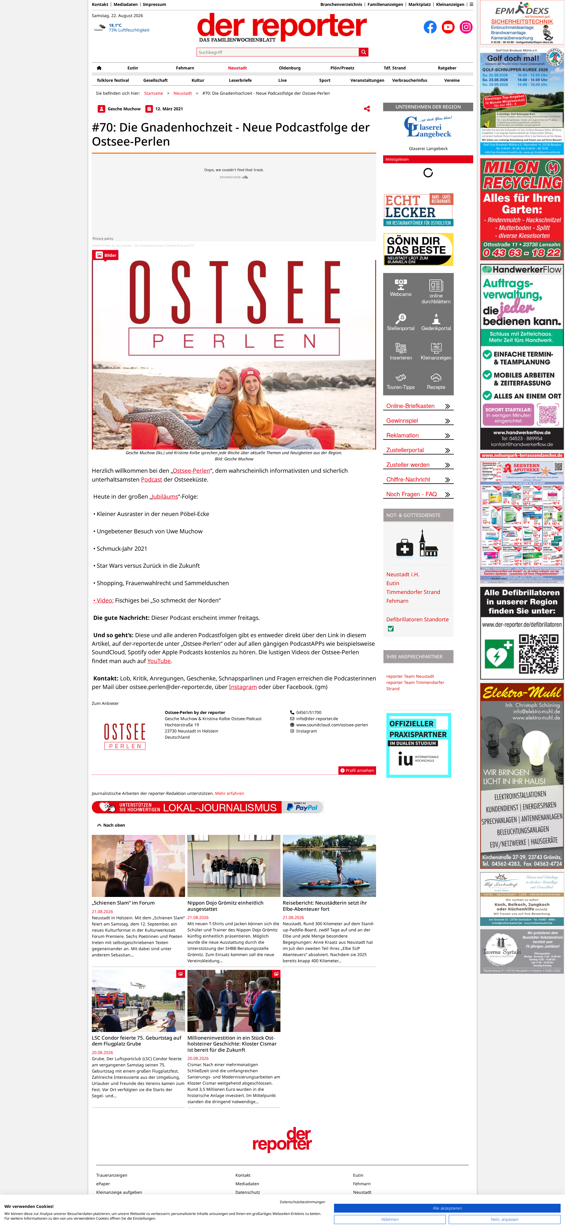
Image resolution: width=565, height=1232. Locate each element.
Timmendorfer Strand (413, 591)
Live (282, 80)
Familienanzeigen (385, 4)
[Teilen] (367, 109)
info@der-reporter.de (317, 718)
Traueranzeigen (111, 1175)
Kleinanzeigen (450, 4)
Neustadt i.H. (402, 574)
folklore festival (113, 80)
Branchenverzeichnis (341, 4)
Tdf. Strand (395, 68)
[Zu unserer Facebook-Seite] (430, 27)
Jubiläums (165, 496)
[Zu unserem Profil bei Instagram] (466, 27)
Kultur (198, 80)
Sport (324, 80)
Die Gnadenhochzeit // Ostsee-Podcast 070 (164, 245)
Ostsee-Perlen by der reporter (112, 245)
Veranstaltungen (367, 80)
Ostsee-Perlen (191, 471)
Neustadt (237, 68)
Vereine (452, 80)
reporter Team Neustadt (410, 676)
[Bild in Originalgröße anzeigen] (234, 354)
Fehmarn (185, 68)
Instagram (243, 687)
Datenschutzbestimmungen (302, 1201)
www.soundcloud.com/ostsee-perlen (332, 724)
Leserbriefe (240, 80)
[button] (471, 4)
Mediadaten (126, 4)
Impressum (154, 4)
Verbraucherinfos (409, 80)
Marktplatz (419, 4)
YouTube (159, 661)
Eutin (132, 68)
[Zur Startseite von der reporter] (282, 27)
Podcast (151, 479)
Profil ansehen (359, 770)
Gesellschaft (155, 80)
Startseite (153, 93)
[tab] (105, 255)
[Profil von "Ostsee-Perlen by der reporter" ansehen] (234, 742)
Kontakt (100, 4)
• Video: (103, 600)
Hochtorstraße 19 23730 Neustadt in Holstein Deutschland (191, 731)
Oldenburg (290, 68)
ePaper (103, 1183)
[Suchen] (363, 52)
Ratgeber (447, 68)
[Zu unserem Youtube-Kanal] (448, 27)
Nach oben (113, 825)
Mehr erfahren (229, 793)
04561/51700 (308, 712)
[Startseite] (99, 68)
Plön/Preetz (342, 68)
